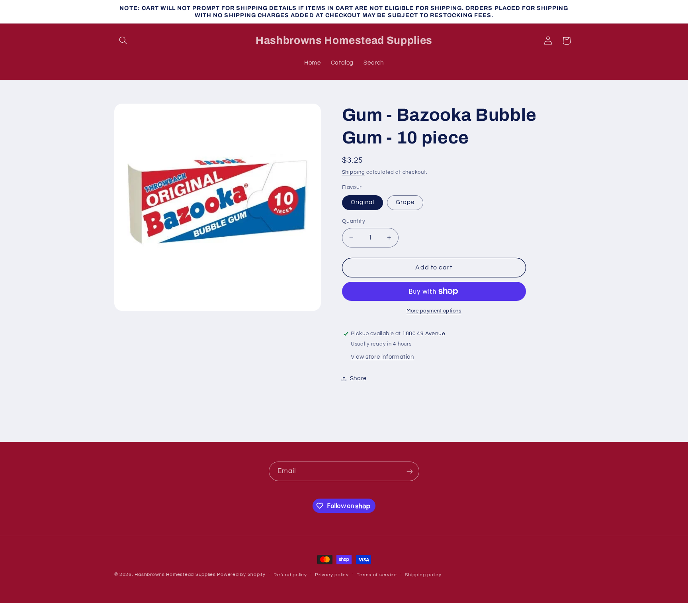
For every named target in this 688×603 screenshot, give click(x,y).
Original (362, 202)
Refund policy (290, 575)
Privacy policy (331, 575)
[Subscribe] (410, 471)
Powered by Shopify (241, 574)
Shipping (353, 172)
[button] (123, 40)
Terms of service (377, 575)
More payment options (434, 311)
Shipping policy (423, 575)
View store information (382, 357)
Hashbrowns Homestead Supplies (175, 574)
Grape (405, 202)
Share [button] (358, 378)
